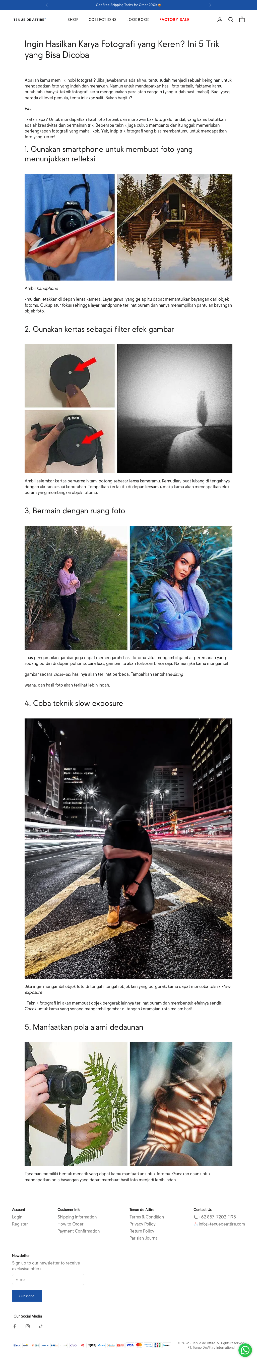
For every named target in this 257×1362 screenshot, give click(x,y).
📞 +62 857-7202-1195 (215, 1217)
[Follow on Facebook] (14, 1326)
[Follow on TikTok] (40, 1326)
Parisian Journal (144, 1238)
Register (20, 1224)
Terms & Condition (147, 1217)
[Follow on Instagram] (27, 1326)
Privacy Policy (143, 1224)
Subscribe (26, 1296)
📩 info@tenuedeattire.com (219, 1224)
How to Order (70, 1224)
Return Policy (142, 1231)
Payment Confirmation (78, 1231)
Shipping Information (77, 1217)
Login (17, 1217)
